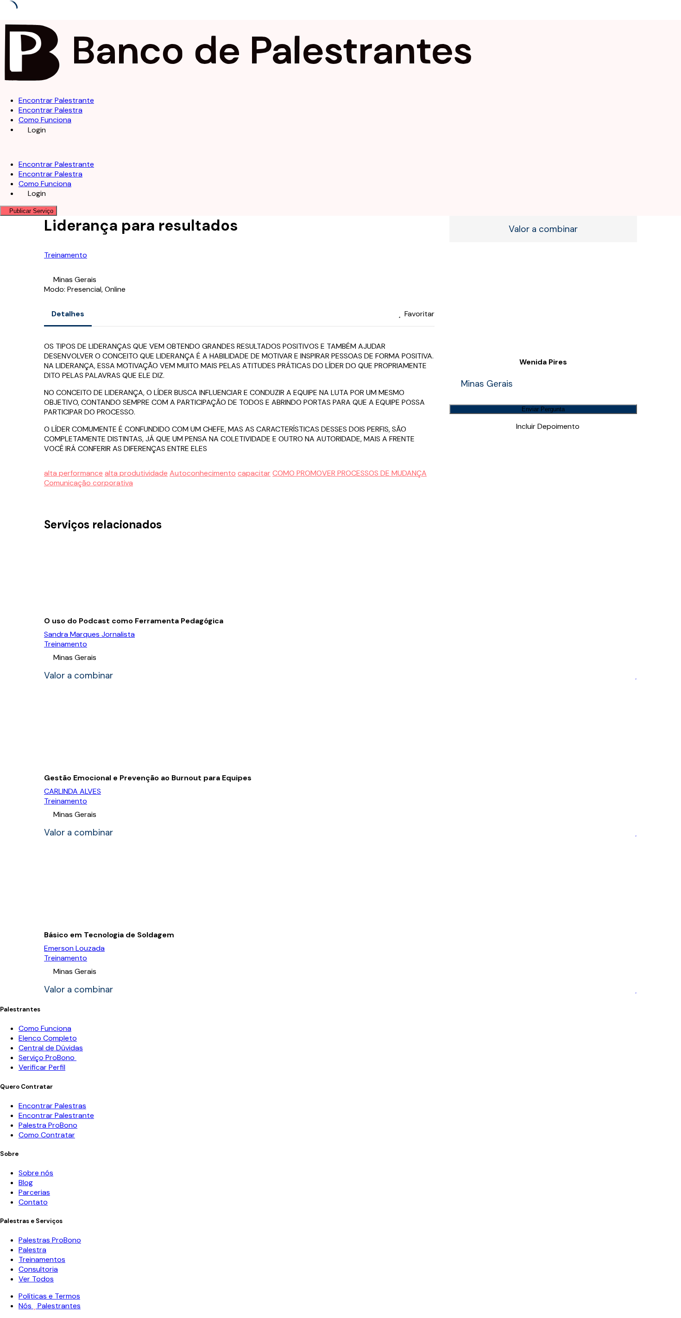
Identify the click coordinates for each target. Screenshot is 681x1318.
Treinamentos (42, 1259)
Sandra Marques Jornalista (89, 634)
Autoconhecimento (203, 473)
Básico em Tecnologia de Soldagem (109, 935)
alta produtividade (136, 473)
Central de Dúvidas (51, 1048)
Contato (33, 1202)
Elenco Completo (48, 1038)
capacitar (254, 473)
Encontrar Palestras (52, 1106)
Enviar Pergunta (543, 409)
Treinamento (65, 255)
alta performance (73, 473)
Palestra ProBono (48, 1125)
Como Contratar (47, 1135)
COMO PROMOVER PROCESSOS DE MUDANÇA (349, 473)
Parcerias (34, 1192)
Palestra (32, 1250)
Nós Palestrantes (50, 1306)
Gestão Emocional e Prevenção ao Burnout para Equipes (148, 778)
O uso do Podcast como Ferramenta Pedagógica (133, 621)
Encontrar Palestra (50, 110)
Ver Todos (36, 1279)
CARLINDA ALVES (72, 791)
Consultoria (38, 1269)
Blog (26, 1182)
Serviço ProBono (47, 1057)
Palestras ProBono (50, 1240)
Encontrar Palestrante (56, 100)
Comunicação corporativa (88, 483)
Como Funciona (45, 120)
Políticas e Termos (49, 1296)
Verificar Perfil (42, 1067)
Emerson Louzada (74, 948)
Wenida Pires (543, 362)
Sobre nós (36, 1173)
